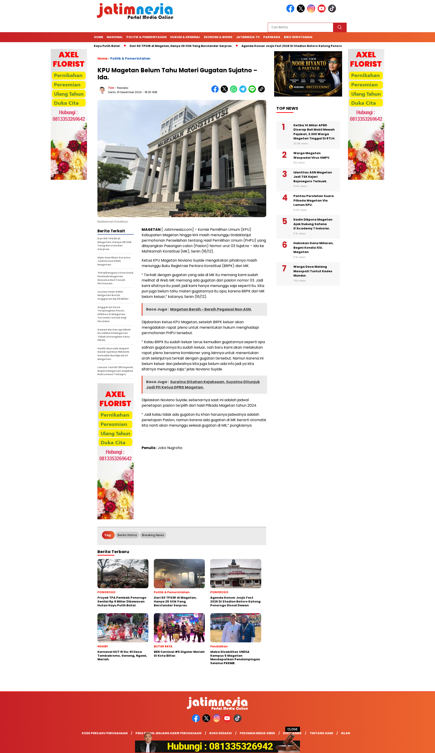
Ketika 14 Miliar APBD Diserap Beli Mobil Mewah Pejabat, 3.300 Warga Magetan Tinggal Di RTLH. (314, 132)
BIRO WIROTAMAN (298, 37)
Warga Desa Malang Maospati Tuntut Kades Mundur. (312, 271)
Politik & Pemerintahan (146, 37)
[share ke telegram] (244, 91)
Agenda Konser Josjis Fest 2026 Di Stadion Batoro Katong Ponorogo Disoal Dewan (280, 46)
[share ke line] (253, 91)
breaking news (153, 535)
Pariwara (271, 37)
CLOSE (293, 729)
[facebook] (291, 11)
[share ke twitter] (225, 91)
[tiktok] (333, 11)
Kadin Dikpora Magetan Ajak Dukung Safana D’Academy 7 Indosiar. (312, 224)
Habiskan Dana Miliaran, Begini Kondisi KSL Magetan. (313, 247)
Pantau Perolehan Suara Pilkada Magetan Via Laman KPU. (313, 200)
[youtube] (322, 11)
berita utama (127, 535)
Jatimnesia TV (248, 37)
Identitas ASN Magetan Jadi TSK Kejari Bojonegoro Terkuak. (312, 176)
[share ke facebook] (216, 91)
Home (98, 37)
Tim (111, 88)
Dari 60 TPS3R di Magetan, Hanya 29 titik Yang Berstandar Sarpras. (156, 46)
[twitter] (301, 11)
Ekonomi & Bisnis (218, 37)
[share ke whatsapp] (234, 91)
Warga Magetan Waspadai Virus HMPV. (311, 155)
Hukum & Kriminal (185, 37)
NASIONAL (115, 37)
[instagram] (312, 11)
